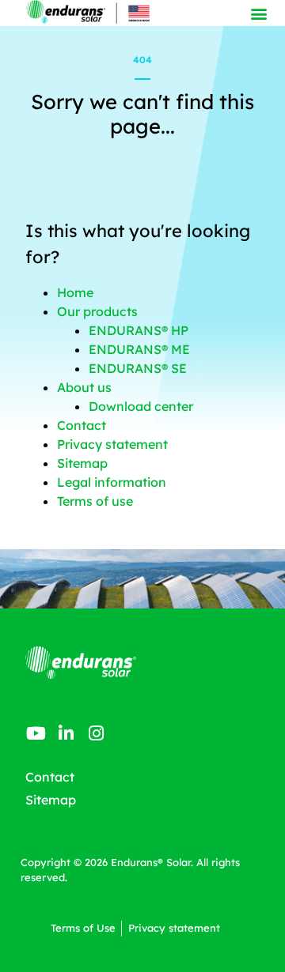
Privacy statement (112, 444)
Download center (141, 406)
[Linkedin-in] (65, 733)
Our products (97, 311)
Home (75, 292)
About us (84, 387)
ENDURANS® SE (138, 368)
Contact (81, 425)
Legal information (111, 482)
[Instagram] (96, 733)
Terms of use (95, 501)
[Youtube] (35, 733)
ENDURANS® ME (139, 349)
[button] (259, 13)
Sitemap (82, 463)
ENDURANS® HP (138, 330)
